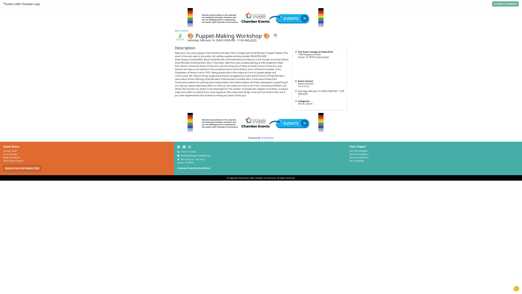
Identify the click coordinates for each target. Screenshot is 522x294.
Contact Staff (10, 150)
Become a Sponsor (359, 157)
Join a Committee (358, 154)
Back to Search (182, 30)
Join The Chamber (359, 150)
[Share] (275, 35)
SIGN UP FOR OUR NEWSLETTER (22, 168)
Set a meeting (357, 160)
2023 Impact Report (13, 160)
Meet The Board (11, 157)
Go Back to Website (505, 3)
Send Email (303, 86)
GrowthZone (267, 137)
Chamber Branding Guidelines (193, 168)
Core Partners (10, 154)
